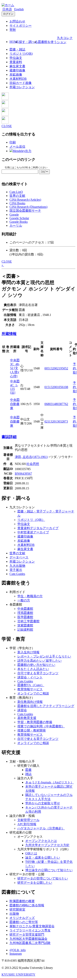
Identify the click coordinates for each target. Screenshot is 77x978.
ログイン (8, 13)
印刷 (12, 142)
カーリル (15, 225)
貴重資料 (15, 62)
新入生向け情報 (28, 652)
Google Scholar (19, 218)
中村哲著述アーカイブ (33, 532)
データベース (18, 557)
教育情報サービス (30, 689)
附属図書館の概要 (22, 901)
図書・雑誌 (17, 49)
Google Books (18, 221)
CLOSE (7, 126)
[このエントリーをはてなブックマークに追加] (5, 114)
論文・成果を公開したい (42, 857)
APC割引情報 (26, 824)
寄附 (12, 29)
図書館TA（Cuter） (30, 685)
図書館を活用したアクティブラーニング (45, 706)
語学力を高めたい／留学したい (39, 660)
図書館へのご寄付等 (23, 922)
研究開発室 (17, 909)
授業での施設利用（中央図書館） (41, 726)
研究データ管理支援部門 (26, 934)
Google (14, 214)
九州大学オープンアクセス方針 (47, 845)
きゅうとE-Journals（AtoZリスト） (49, 782)
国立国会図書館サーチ (25, 210)
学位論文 (15, 57)
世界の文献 (17, 195)
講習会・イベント (30, 677)
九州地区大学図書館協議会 (28, 938)
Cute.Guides (17, 574)
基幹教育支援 (26, 718)
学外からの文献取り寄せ (42, 803)
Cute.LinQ (16, 192)
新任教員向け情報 (30, 701)
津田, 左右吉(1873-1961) (31, 457)
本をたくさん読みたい (33, 669)
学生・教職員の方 (30, 596)
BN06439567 (23, 473)
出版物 (14, 913)
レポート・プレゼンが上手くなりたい (44, 656)
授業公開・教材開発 (31, 730)
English (19, 9)
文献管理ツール (28, 820)
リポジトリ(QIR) (21, 53)
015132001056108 (56, 387)
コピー (44, 171)
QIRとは (31, 853)
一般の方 (23, 600)
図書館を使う (47, 42)
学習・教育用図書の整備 (34, 722)
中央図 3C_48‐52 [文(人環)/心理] (15, 368)
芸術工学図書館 (28, 621)
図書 (28, 769)
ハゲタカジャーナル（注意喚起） (41, 828)
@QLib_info (17, 950)
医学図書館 (25, 617)
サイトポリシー (20, 25)
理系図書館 (25, 613)
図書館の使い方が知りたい (36, 664)
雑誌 (28, 774)
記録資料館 (25, 629)
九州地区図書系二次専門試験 (30, 943)
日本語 (7, 9)
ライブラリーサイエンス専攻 (30, 930)
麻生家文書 (17, 66)
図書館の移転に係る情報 (26, 905)
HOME (14, 41)
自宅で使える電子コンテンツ (37, 673)
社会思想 (32, 464)
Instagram (15, 953)
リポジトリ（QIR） (31, 519)
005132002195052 (56, 368)
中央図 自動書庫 (15, 404)
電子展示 (15, 570)
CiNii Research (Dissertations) (28, 206)
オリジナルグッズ (22, 918)
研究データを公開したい (34, 882)
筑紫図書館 (25, 625)
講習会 (22, 710)
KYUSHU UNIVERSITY (18, 974)
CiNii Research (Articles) (25, 199)
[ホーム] (8, 5)
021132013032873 (56, 421)
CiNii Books (17, 203)
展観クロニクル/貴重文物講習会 (31, 926)
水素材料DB (18, 78)
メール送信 (17, 146)
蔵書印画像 (17, 70)
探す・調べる (28, 42)
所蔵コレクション (22, 87)
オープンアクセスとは (41, 841)
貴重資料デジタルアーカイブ (37, 528)
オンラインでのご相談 (33, 693)
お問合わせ (17, 21)
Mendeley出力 (22, 151)
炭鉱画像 (15, 74)
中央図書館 (25, 608)
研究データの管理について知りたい (42, 878)
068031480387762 (56, 404)
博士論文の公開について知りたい (49, 870)
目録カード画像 (20, 83)
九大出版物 (17, 565)
